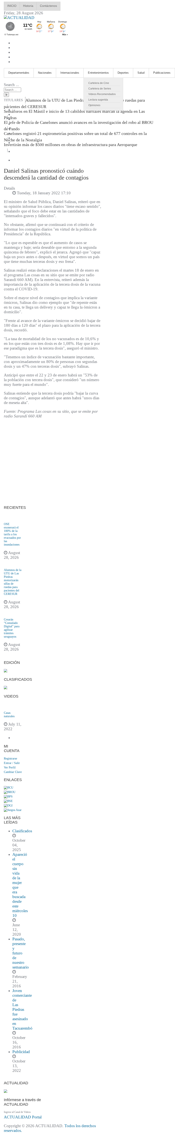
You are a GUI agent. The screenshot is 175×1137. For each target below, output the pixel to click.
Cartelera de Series (99, 88)
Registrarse (10, 758)
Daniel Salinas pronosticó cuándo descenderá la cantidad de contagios (46, 174)
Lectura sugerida (98, 99)
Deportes (123, 72)
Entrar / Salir (12, 763)
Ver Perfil (10, 767)
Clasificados (22, 831)
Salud (140, 72)
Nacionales (45, 72)
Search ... (11, 84)
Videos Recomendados (102, 94)
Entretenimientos (98, 72)
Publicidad (21, 1051)
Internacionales (69, 72)
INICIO (11, 5)
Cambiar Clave (13, 772)
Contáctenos (48, 5)
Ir (6, 94)
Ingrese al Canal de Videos (17, 1112)
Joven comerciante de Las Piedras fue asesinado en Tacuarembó (22, 1009)
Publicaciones (162, 72)
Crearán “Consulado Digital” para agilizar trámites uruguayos (11, 628)
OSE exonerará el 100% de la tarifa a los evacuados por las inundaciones (12, 534)
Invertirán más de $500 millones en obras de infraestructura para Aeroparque (70, 144)
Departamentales (18, 72)
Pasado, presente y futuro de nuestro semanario (20, 953)
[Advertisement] (52, 462)
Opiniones (94, 105)
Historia (28, 5)
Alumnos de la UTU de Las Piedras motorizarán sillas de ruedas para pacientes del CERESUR (12, 582)
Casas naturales (9, 714)
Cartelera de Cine (98, 83)
